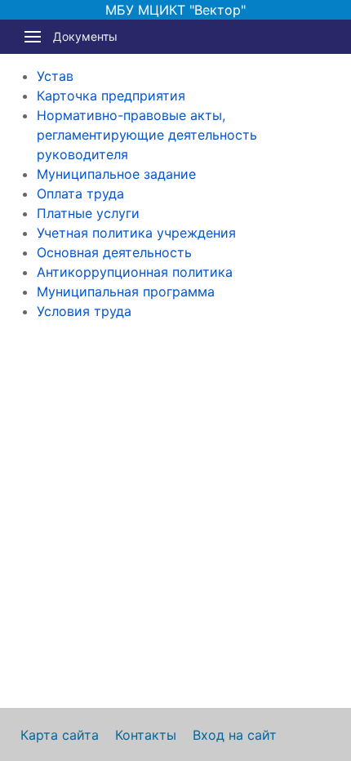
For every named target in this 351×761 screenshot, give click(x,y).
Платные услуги (88, 213)
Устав (55, 76)
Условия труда (84, 311)
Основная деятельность (114, 252)
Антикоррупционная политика (135, 272)
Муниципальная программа (126, 291)
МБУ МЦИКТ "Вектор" (175, 10)
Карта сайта (59, 735)
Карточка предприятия (111, 95)
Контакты (145, 735)
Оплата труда (80, 193)
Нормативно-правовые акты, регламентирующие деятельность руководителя (147, 134)
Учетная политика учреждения (136, 233)
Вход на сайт (235, 735)
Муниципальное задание (116, 174)
